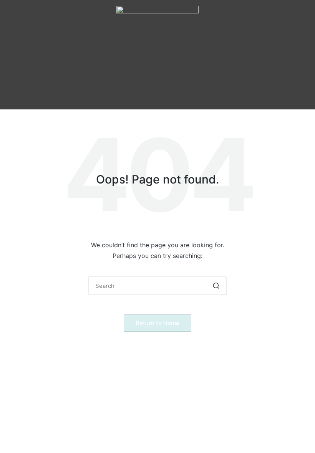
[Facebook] (125, 96)
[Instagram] (146, 96)
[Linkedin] (189, 96)
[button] (157, 72)
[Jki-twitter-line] (167, 96)
